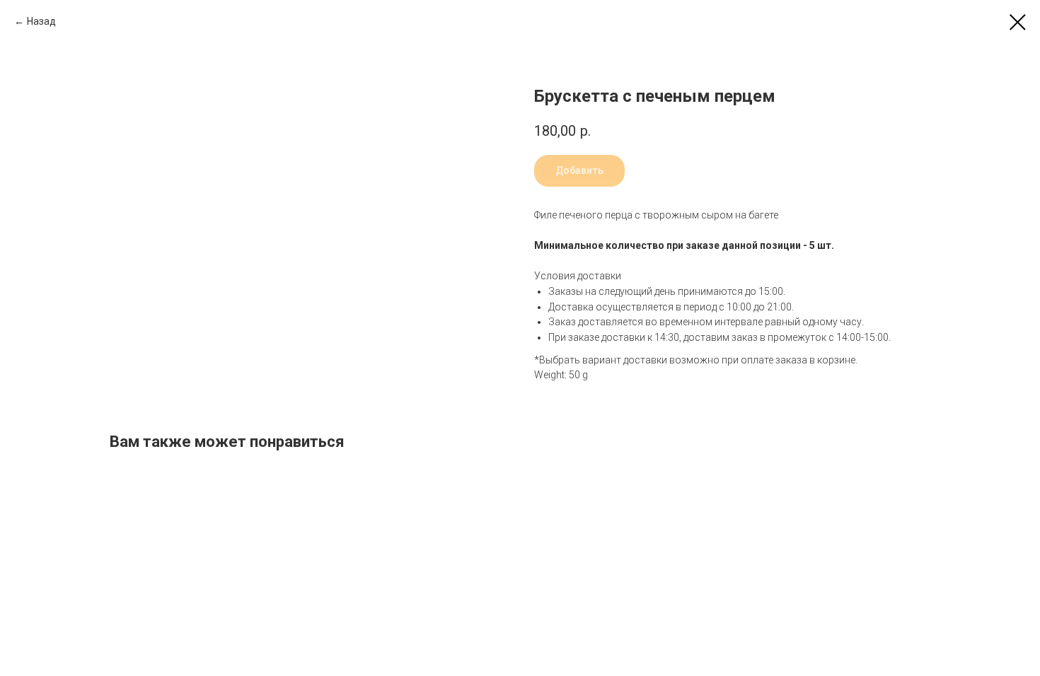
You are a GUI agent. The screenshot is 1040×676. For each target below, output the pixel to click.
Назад (41, 21)
